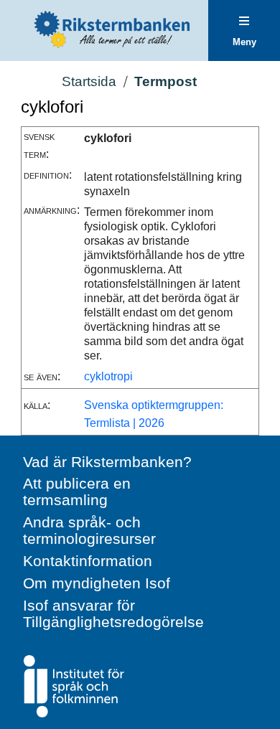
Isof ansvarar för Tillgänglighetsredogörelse (113, 613)
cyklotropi (108, 376)
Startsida (89, 81)
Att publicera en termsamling (77, 491)
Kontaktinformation (87, 560)
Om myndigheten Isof (96, 583)
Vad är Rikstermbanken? (107, 461)
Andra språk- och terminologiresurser (89, 530)
